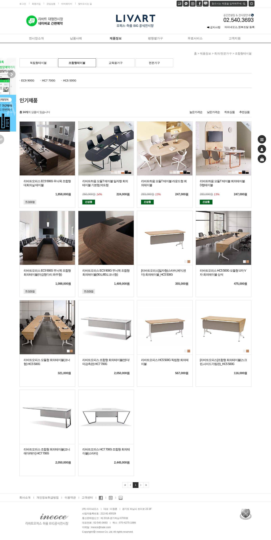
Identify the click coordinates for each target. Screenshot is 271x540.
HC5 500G (69, 80)
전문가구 (154, 62)
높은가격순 (195, 112)
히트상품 (229, 112)
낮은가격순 (213, 112)
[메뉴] (262, 139)
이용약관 (70, 497)
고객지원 (235, 38)
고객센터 (87, 497)
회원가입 (36, 4)
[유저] (262, 149)
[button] (13, 76)
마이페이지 (66, 4)
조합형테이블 (77, 62)
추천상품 (244, 112)
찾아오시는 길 (85, 4)
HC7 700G (48, 80)
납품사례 (76, 38)
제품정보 (116, 38)
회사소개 (25, 497)
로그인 (22, 4)
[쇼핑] (262, 159)
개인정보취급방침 (48, 497)
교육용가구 (116, 62)
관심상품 (51, 4)
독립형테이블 (38, 62)
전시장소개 (36, 38)
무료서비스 (195, 38)
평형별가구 (155, 38)
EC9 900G (27, 80)
